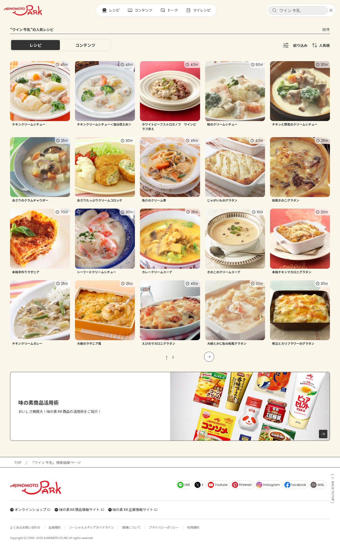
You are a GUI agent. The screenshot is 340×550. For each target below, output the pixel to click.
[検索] (274, 11)
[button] (298, 10)
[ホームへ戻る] (23, 10)
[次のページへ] (209, 357)
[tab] (85, 45)
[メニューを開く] (331, 10)
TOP (17, 462)
